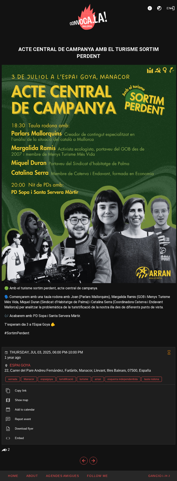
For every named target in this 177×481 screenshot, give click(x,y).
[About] (150, 8)
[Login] (172, 8)
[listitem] (88, 390)
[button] (62, 476)
